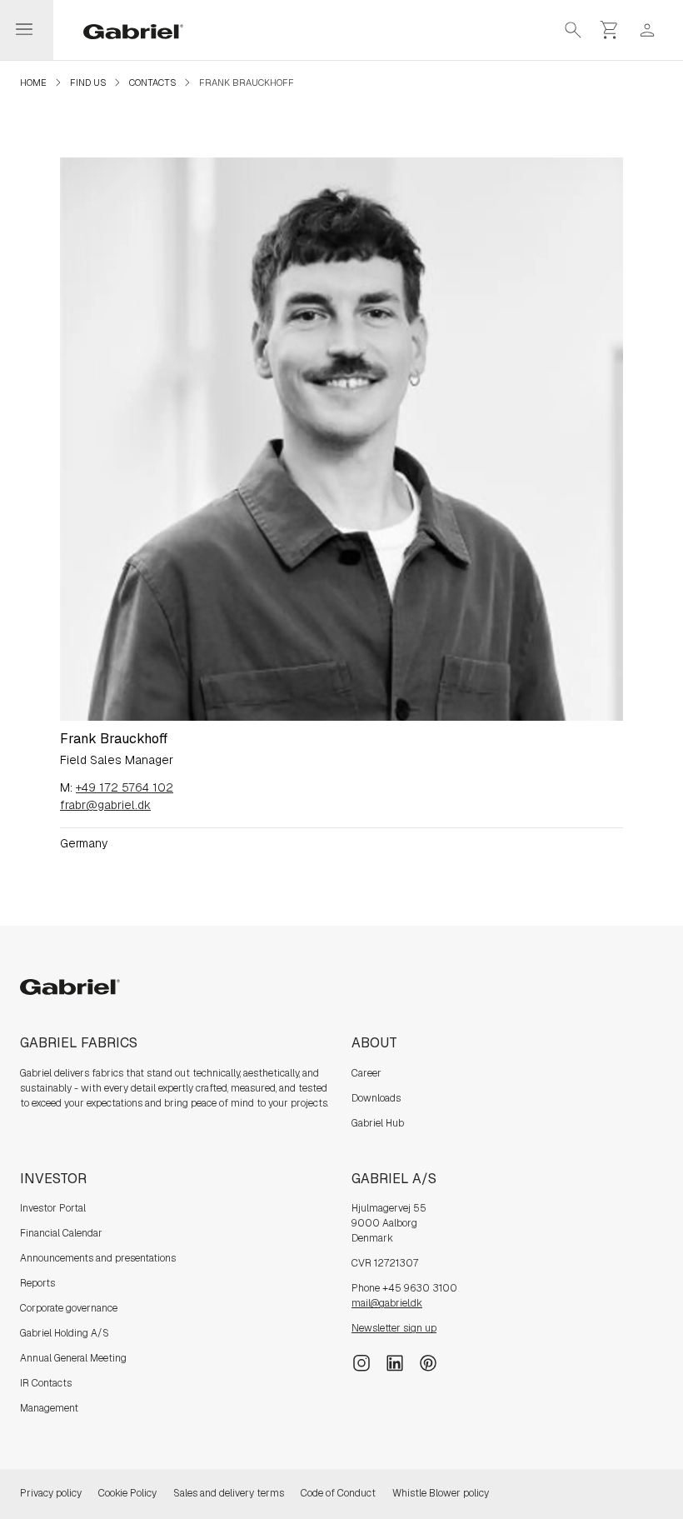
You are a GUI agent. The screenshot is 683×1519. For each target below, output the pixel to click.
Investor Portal (53, 1208)
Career (366, 1073)
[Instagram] (361, 1362)
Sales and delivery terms (228, 1493)
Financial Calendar (61, 1233)
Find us (88, 82)
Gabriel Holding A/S (64, 1333)
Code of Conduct (338, 1493)
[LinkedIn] (395, 1362)
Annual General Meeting (73, 1358)
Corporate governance (68, 1308)
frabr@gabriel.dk (105, 804)
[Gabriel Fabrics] (123, 29)
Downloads (376, 1098)
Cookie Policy (127, 1493)
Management (49, 1408)
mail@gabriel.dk (386, 1303)
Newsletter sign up (393, 1328)
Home (33, 82)
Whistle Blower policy (440, 1493)
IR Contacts (46, 1383)
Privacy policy (51, 1493)
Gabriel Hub (377, 1123)
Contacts (152, 82)
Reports (37, 1283)
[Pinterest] (428, 1362)
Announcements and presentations (98, 1258)
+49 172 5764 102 (124, 787)
